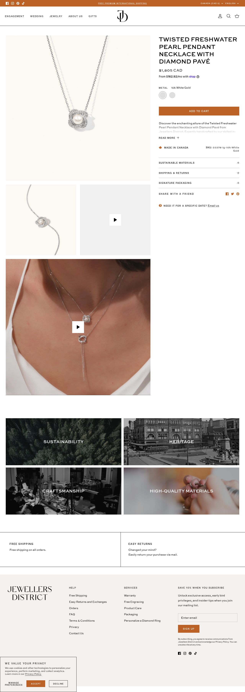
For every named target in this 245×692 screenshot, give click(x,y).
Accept (36, 683)
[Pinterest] (17, 3)
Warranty (130, 595)
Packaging (131, 614)
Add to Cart (199, 111)
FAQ (72, 614)
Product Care (132, 608)
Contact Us (76, 633)
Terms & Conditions (82, 620)
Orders (73, 608)
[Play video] (115, 220)
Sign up (188, 628)
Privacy (74, 627)
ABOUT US (76, 16)
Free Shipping (78, 595)
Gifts (93, 16)
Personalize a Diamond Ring (142, 620)
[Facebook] (7, 3)
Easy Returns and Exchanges (88, 602)
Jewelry (56, 16)
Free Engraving (134, 602)
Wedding (37, 16)
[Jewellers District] (122, 16)
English (230, 3)
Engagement (14, 16)
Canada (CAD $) (210, 3)
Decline (58, 683)
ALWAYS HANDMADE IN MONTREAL (122, 3)
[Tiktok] (23, 3)
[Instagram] (12, 3)
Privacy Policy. (33, 674)
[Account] (219, 16)
